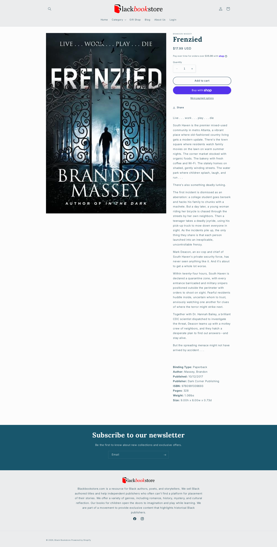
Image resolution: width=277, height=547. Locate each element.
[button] (49, 8)
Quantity (177, 62)
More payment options (202, 98)
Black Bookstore (63, 540)
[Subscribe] (165, 455)
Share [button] (180, 107)
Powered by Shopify (81, 540)
